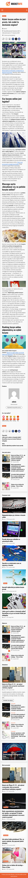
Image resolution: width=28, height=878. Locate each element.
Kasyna (4, 16)
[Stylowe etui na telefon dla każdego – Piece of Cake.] (14, 855)
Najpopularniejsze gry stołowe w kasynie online (13, 516)
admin (5, 28)
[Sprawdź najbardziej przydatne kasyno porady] (14, 577)
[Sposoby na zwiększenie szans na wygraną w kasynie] (14, 553)
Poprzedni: (11, 438)
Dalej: (12, 444)
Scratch (5, 752)
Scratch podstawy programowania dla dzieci (13, 755)
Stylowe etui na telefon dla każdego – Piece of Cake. (6, 486)
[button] (2, 10)
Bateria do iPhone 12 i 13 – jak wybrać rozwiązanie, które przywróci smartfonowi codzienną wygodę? (6, 458)
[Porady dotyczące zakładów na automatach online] (14, 529)
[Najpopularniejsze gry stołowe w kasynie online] (14, 505)
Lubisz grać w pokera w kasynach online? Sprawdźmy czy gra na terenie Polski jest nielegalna (14, 613)
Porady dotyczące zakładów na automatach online (11, 540)
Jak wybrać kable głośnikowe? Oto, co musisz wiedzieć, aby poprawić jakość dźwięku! (6, 477)
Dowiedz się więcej (8, 701)
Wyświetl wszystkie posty (14, 407)
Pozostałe (6, 680)
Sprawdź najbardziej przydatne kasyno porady (13, 588)
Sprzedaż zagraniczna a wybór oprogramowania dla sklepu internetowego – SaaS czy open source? (6, 735)
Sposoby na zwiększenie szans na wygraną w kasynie (11, 564)
